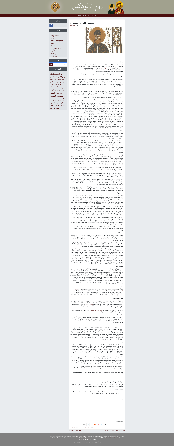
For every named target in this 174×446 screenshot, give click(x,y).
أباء (74, 427)
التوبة (61, 84)
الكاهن (57, 93)
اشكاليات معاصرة (55, 35)
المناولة (51, 98)
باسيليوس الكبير (89, 304)
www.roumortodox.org (112, 437)
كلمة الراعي (54, 108)
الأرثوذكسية (57, 77)
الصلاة (52, 87)
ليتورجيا (52, 53)
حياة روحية (53, 46)
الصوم (57, 89)
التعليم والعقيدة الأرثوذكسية (57, 40)
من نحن (89, 15)
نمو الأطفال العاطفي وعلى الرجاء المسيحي (114, 430)
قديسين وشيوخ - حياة (85, 427)
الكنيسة (53, 93)
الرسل (52, 84)
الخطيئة (57, 84)
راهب (71, 427)
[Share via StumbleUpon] (94, 424)
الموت (62, 100)
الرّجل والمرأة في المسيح (75, 430)
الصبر (56, 86)
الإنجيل (52, 37)
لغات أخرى (78, 15)
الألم (60, 79)
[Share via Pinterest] (98, 424)
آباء (64, 74)
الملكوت (56, 98)
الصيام (52, 43)
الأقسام (85, 15)
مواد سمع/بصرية (54, 56)
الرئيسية (94, 15)
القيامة (61, 93)
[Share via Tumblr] (91, 424)
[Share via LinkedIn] (88, 424)
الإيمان (52, 38)
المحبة (61, 96)
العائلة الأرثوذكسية (55, 45)
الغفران (62, 90)
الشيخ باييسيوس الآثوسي (56, 41)
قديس (52, 105)
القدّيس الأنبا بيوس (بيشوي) (96, 310)
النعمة (60, 100)
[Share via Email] (84, 424)
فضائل (57, 105)
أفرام (52, 74)
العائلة (51, 89)
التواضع (52, 82)
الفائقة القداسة (56, 90)
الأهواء (55, 79)
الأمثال (58, 79)
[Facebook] (51, 25)
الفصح (51, 90)
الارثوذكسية (57, 82)
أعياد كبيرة (57, 74)
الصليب (61, 89)
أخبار (52, 33)
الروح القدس (61, 86)
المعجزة (61, 98)
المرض (58, 96)
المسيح (53, 96)
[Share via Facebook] (108, 424)
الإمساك (51, 79)
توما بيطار (56, 102)
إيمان (63, 77)
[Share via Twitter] (101, 424)
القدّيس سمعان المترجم (106, 68)
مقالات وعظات (54, 54)
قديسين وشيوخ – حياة (56, 48)
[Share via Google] (105, 424)
